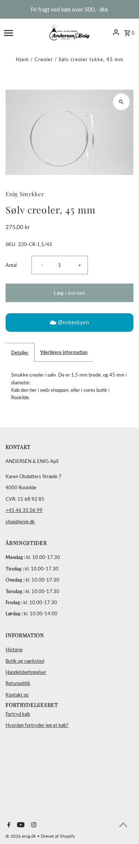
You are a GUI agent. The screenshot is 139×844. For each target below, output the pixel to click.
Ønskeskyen (73, 322)
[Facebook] (8, 825)
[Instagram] (32, 825)
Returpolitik (18, 683)
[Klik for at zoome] (121, 101)
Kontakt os (17, 695)
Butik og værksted (25, 661)
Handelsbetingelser (26, 672)
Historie (14, 649)
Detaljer (20, 352)
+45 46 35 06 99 (24, 510)
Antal (11, 265)
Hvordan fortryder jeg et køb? (37, 725)
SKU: (11, 244)
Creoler (43, 59)
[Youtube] (19, 825)
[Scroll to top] (123, 824)
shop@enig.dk (20, 521)
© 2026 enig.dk (21, 836)
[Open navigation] (21, 32)
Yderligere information (63, 352)
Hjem (22, 59)
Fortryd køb (18, 714)
